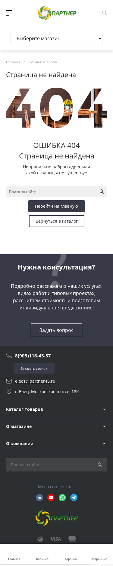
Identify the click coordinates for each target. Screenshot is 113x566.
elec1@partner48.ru (35, 381)
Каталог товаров (24, 409)
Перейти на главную (56, 206)
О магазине (19, 426)
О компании (19, 443)
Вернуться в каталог (57, 221)
